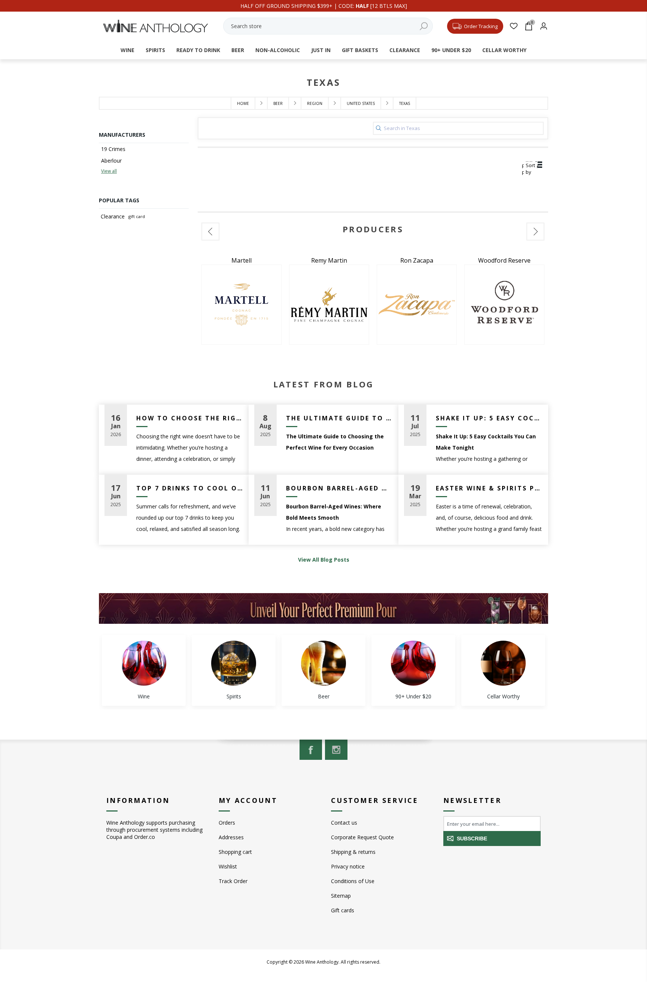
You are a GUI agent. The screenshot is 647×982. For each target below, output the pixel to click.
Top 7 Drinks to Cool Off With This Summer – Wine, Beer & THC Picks (189, 488)
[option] (241, 300)
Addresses (231, 837)
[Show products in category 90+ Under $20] (413, 663)
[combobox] (328, 26)
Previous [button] (210, 232)
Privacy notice (348, 866)
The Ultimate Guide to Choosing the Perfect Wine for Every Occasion (339, 418)
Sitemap (341, 895)
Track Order (233, 881)
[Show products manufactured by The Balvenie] (504, 304)
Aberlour (111, 160)
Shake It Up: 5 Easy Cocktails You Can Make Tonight (489, 418)
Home (243, 103)
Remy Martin (241, 260)
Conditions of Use (352, 881)
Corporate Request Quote (362, 837)
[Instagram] (336, 750)
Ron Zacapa (329, 260)
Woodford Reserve (417, 260)
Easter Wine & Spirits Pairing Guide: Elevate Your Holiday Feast (489, 488)
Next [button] (535, 232)
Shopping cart (235, 851)
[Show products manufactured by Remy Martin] (241, 304)
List (538, 164)
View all (109, 171)
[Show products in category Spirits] (233, 663)
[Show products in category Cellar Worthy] (503, 663)
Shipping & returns (353, 851)
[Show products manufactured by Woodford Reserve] (416, 304)
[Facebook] (311, 750)
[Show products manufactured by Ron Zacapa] (329, 304)
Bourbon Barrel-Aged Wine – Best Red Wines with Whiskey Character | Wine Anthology (339, 488)
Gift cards (342, 910)
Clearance (113, 216)
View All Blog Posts (323, 559)
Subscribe (472, 839)
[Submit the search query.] (378, 128)
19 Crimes (113, 148)
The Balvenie (504, 260)
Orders (227, 822)
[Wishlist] (513, 26)
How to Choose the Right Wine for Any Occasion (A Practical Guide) (189, 418)
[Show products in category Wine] (143, 663)
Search (423, 26)
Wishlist (228, 866)
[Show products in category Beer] (323, 663)
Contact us (344, 822)
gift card (136, 216)
